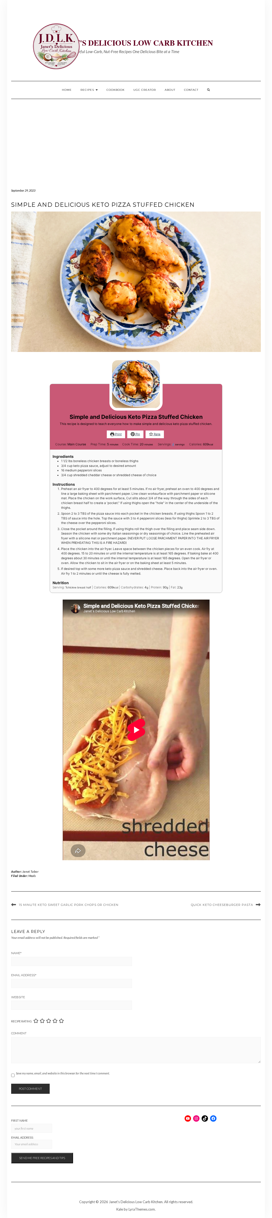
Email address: (22, 1137)
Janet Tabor (30, 871)
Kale (119, 1209)
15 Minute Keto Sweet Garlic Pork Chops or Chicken (68, 905)
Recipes (87, 90)
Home (67, 90)
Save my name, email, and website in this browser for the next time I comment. (63, 1073)
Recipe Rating (21, 1021)
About (170, 90)
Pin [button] (137, 434)
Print (118, 434)
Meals (32, 875)
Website (18, 997)
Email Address (23, 975)
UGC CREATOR (144, 90)
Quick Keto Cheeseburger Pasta (222, 905)
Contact (191, 90)
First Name (19, 1120)
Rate (156, 434)
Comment (19, 1033)
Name (16, 953)
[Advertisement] (136, 139)
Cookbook (116, 90)
